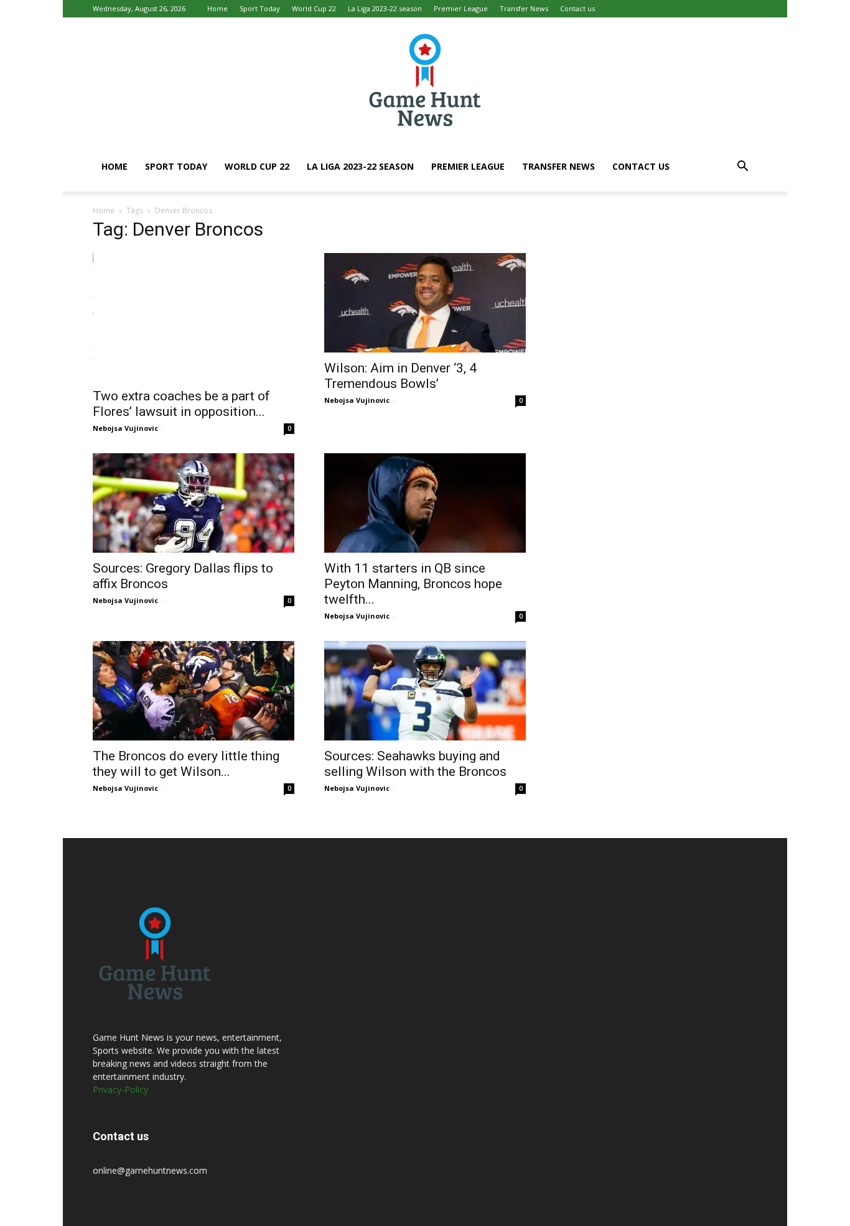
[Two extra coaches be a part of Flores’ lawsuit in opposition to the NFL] (193, 316)
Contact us (577, 8)
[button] (742, 167)
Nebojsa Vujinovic (125, 428)
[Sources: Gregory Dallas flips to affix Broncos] (193, 503)
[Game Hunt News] (425, 79)
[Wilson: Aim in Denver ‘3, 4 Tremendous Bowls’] (425, 303)
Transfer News (524, 8)
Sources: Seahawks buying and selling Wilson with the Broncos (415, 764)
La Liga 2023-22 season (385, 8)
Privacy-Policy (120, 1089)
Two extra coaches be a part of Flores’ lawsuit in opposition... (181, 404)
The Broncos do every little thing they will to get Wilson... (186, 764)
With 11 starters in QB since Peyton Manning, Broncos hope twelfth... (413, 584)
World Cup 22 (314, 8)
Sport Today (260, 8)
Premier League (461, 8)
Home (217, 8)
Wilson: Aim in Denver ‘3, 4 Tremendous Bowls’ (400, 376)
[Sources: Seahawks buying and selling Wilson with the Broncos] (425, 690)
